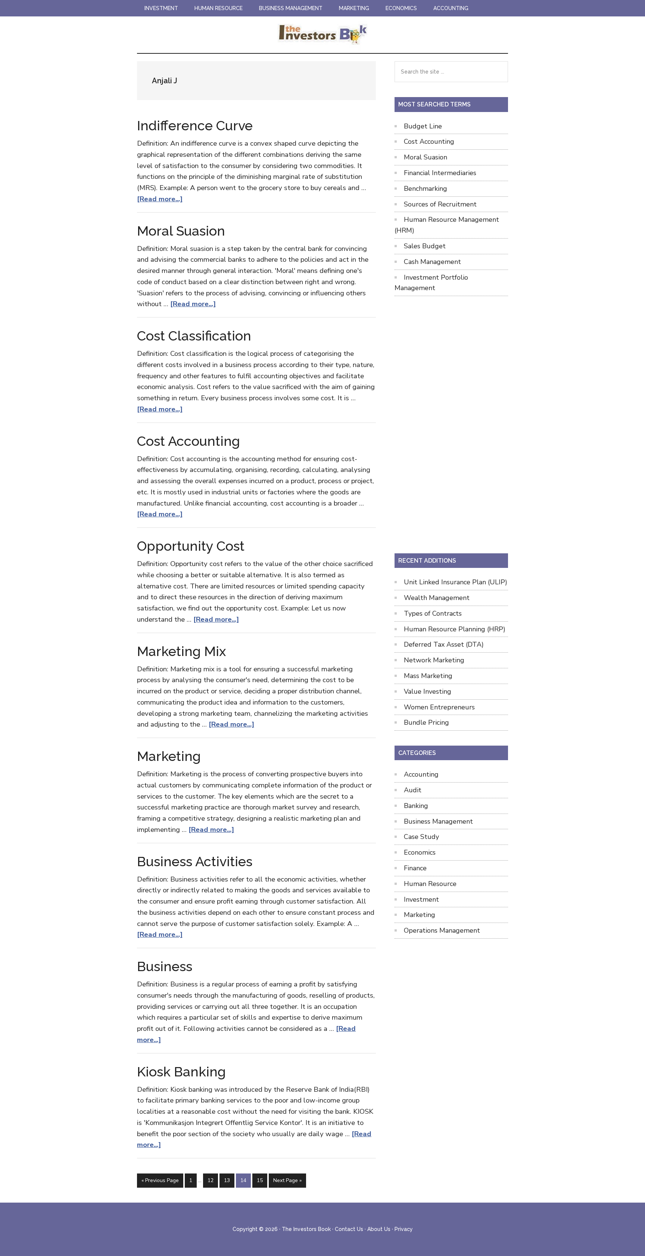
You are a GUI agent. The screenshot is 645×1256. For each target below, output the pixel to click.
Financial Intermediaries (440, 172)
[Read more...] (160, 199)
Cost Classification (194, 335)
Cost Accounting (188, 441)
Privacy (404, 1229)
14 (245, 1180)
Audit (412, 790)
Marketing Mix (181, 651)
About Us (378, 1229)
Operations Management (442, 930)
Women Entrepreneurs (439, 707)
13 (229, 1180)
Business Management (438, 821)
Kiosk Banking (181, 1071)
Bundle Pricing (426, 722)
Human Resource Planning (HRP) (454, 629)
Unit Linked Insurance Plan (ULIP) (455, 582)
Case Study (421, 836)
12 (212, 1180)
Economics (420, 852)
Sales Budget (425, 246)
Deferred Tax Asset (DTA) (444, 644)
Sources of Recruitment (440, 204)
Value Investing (427, 691)
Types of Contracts (433, 613)
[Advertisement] (451, 423)
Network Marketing (434, 660)
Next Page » (287, 1182)
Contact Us (349, 1229)
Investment (421, 899)
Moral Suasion (181, 231)
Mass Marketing (428, 675)
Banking (416, 805)
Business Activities (194, 861)
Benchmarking (425, 188)
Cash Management (432, 261)
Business (164, 966)
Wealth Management (437, 597)
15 (261, 1180)
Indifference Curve (195, 125)
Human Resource (430, 883)
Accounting (421, 774)
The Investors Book (322, 35)
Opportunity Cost (190, 546)
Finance (415, 868)
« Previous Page (160, 1182)
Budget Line (423, 126)
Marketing (169, 756)
